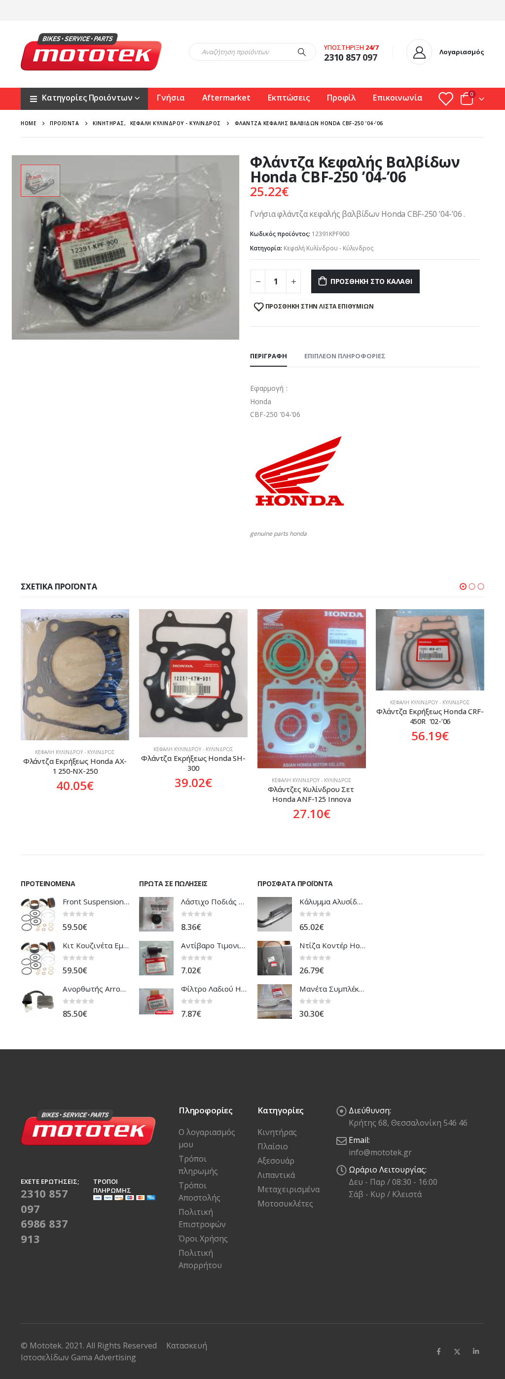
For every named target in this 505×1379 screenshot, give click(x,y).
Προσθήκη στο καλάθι (371, 281)
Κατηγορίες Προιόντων (87, 97)
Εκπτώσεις (289, 97)
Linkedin (476, 1351)
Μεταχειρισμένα (288, 1189)
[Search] (302, 51)
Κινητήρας (277, 1132)
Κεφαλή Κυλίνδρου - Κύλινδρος (329, 248)
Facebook (438, 1351)
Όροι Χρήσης (203, 1238)
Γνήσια (170, 97)
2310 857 (342, 57)
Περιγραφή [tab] (268, 355)
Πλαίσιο (272, 1146)
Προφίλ (341, 97)
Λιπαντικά (276, 1175)
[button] (463, 586)
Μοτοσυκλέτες (285, 1203)
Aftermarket (226, 97)
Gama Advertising (103, 1357)
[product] (75, 673)
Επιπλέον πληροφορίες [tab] (345, 355)
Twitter (457, 1351)
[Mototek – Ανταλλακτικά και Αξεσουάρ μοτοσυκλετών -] (91, 51)
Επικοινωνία (398, 97)
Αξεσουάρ (275, 1160)
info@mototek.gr (380, 1152)
